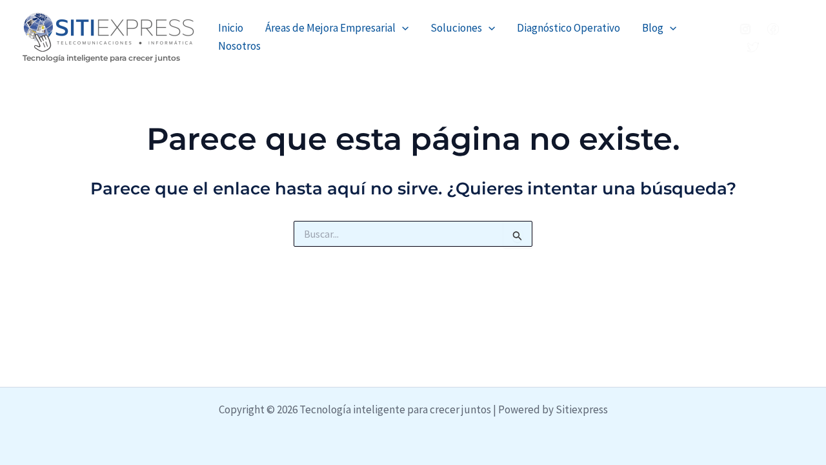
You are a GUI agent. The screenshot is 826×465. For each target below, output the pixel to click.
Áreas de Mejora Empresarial (330, 28)
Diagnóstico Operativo (568, 28)
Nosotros (239, 46)
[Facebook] (773, 29)
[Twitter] (753, 47)
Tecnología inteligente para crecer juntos (101, 58)
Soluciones (456, 28)
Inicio (230, 28)
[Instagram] (745, 29)
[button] (402, 28)
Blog (652, 28)
